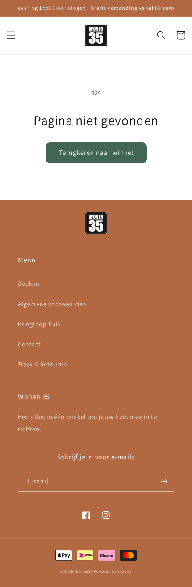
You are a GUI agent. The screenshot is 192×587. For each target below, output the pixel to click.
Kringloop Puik (39, 324)
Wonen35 (84, 571)
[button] (11, 35)
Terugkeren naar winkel (96, 152)
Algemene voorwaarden (52, 304)
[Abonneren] (164, 481)
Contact (29, 344)
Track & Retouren (42, 364)
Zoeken (29, 283)
